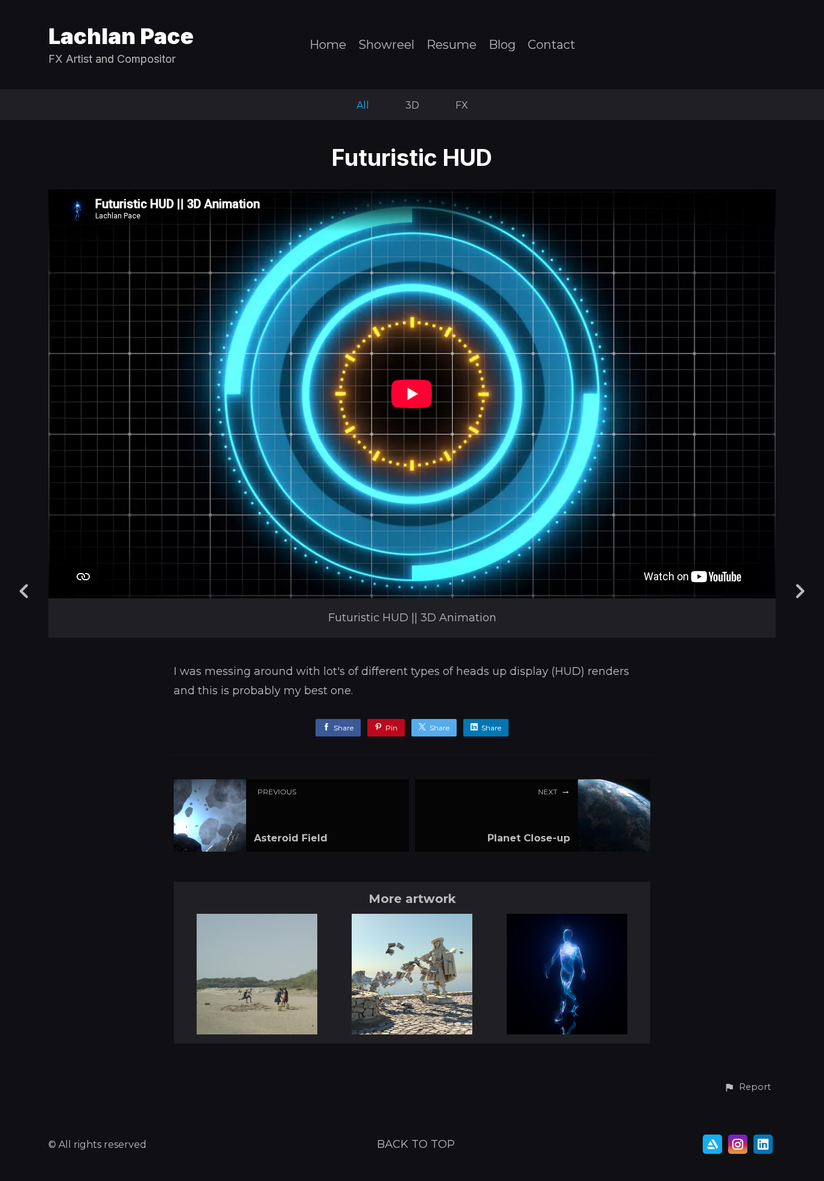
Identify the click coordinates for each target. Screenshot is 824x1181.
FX (461, 105)
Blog (502, 45)
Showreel (386, 45)
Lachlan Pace (121, 36)
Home (327, 45)
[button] (747, 1087)
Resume (451, 45)
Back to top (416, 1144)
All (363, 105)
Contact (551, 45)
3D (412, 105)
